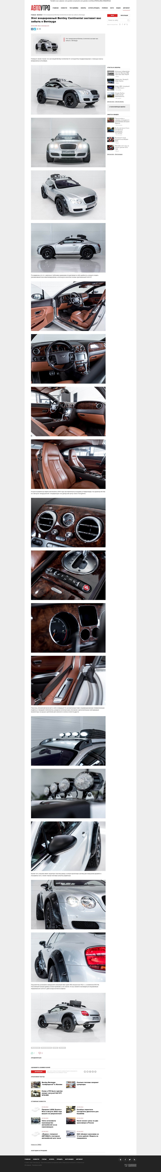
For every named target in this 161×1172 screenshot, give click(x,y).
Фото (112, 8)
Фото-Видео (69, 1159)
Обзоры (83, 8)
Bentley (55, 1047)
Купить (51, 1159)
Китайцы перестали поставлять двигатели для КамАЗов (87, 1112)
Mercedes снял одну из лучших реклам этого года (122, 147)
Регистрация (124, 15)
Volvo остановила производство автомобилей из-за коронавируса (49, 1124)
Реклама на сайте (37, 1165)
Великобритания (46, 1047)
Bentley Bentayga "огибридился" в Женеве (52, 1083)
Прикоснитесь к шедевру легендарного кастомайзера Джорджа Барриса (122, 121)
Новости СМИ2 (36, 1145)
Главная (56, 8)
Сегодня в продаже (39, 1150)
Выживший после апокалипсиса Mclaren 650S (121, 139)
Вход (112, 15)
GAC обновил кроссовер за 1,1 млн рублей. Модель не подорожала (88, 1136)
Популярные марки (117, 107)
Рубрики (105, 8)
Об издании (28, 1165)
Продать (60, 1159)
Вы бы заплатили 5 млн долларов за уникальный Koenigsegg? (122, 130)
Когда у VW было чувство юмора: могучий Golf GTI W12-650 (52, 1093)
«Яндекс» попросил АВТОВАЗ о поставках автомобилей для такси (51, 1136)
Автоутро (29, 1158)
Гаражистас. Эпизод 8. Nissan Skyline (121, 80)
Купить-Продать (94, 8)
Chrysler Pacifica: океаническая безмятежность (120, 94)
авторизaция (38, 1071)
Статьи (44, 1159)
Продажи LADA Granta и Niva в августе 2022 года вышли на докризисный (52, 1112)
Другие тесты (110, 101)
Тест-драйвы (74, 8)
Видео (118, 8)
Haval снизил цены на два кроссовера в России (87, 1122)
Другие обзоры (119, 101)
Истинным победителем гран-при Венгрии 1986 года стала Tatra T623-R (122, 73)
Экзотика (62, 1047)
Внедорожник (35, 1047)
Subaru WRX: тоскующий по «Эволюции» (122, 87)
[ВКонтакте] (32, 29)
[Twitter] (35, 29)
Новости (64, 8)
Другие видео (118, 154)
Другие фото (110, 154)
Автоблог (126, 8)
